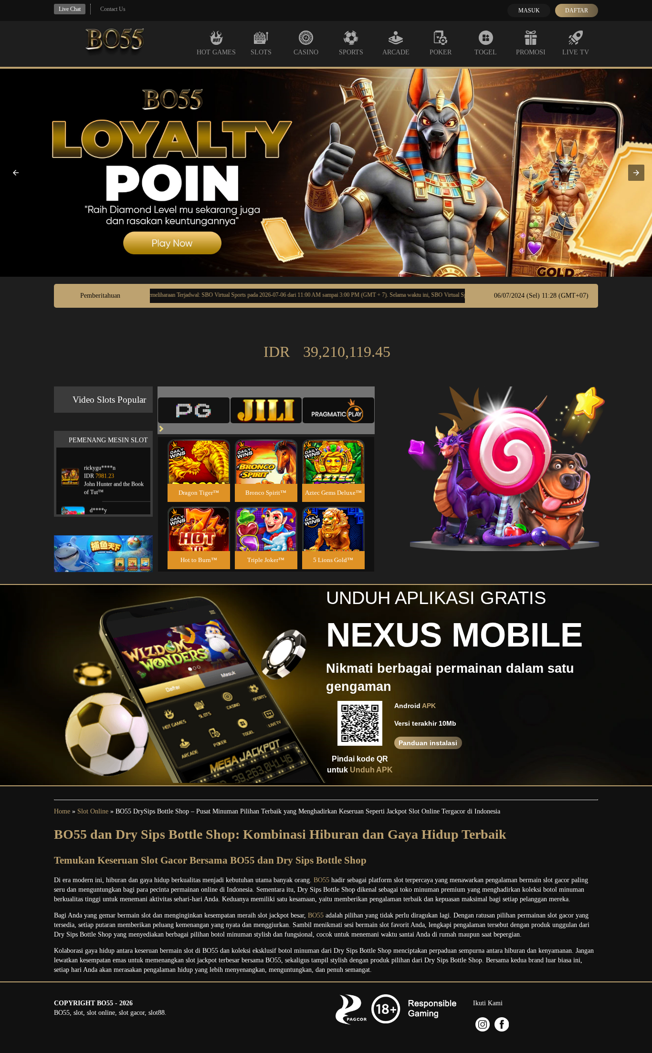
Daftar (576, 10)
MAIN (199, 471)
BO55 (321, 880)
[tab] (194, 410)
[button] (16, 173)
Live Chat (70, 9)
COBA (198, 450)
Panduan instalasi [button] (428, 743)
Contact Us (113, 9)
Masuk (529, 10)
